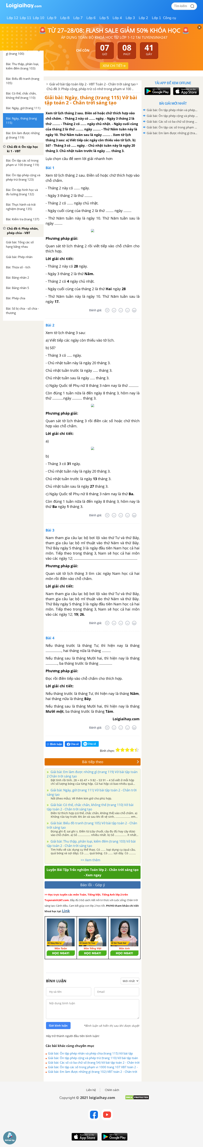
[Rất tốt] (134, 310)
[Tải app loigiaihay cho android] (157, 91)
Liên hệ (91, 1090)
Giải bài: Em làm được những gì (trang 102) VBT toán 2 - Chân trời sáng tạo (92, 1072)
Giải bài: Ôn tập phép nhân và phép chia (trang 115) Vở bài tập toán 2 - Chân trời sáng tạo (90, 1053)
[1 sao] (117, 749)
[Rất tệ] (107, 310)
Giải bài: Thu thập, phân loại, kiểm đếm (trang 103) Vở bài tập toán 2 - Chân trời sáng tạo (91, 843)
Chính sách (112, 1090)
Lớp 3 (130, 17)
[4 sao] (132, 749)
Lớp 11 (25, 17)
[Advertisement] (173, 164)
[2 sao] (122, 749)
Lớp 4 (117, 17)
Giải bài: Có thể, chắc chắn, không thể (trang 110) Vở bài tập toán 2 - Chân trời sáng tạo (90, 807)
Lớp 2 (143, 17)
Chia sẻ (74, 744)
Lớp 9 (51, 17)
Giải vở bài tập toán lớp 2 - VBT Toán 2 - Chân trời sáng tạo (92, 84)
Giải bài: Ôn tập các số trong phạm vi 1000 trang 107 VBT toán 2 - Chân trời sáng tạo (93, 1067)
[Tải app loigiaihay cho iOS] (185, 91)
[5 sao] (136, 749)
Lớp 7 (78, 17)
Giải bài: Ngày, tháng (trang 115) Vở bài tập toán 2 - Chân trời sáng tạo (91, 100)
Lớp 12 (12, 17)
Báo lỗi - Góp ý (92, 884)
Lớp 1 (156, 17)
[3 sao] (127, 749)
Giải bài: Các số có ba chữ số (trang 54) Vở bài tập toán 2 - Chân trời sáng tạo (94, 1062)
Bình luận (56, 744)
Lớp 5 (104, 17)
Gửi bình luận (58, 1025)
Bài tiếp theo (92, 761)
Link (66, 910)
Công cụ (169, 17)
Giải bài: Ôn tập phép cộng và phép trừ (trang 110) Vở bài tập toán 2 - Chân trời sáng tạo (93, 1058)
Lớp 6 (91, 17)
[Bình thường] (120, 310)
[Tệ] (114, 310)
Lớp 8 (65, 17)
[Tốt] (127, 310)
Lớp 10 (38, 17)
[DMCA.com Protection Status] (137, 1099)
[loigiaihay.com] (24, 8)
